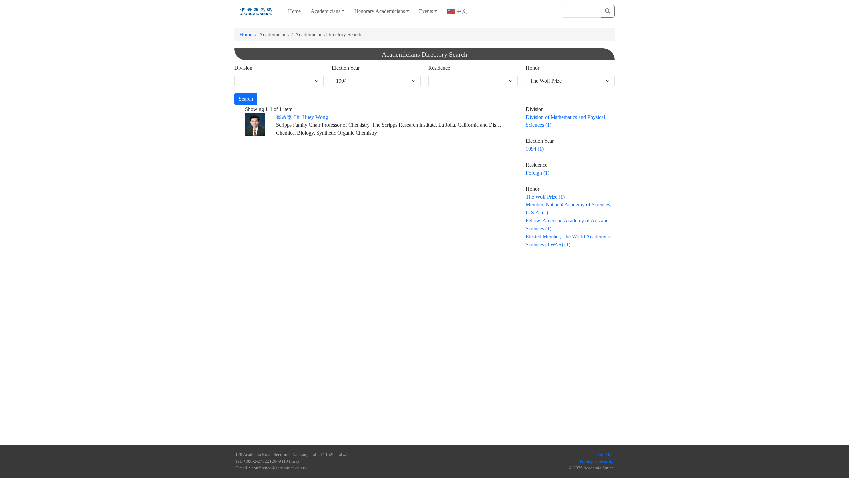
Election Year (345, 68)
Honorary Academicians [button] (379, 11)
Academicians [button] (325, 11)
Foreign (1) (537, 173)
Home (294, 11)
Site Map (605, 454)
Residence (439, 68)
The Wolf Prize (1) (545, 196)
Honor (532, 68)
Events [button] (426, 11)
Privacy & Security (597, 461)
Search (246, 99)
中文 (461, 11)
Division (243, 68)
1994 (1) (535, 149)
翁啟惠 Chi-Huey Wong (302, 117)
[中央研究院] (256, 11)
